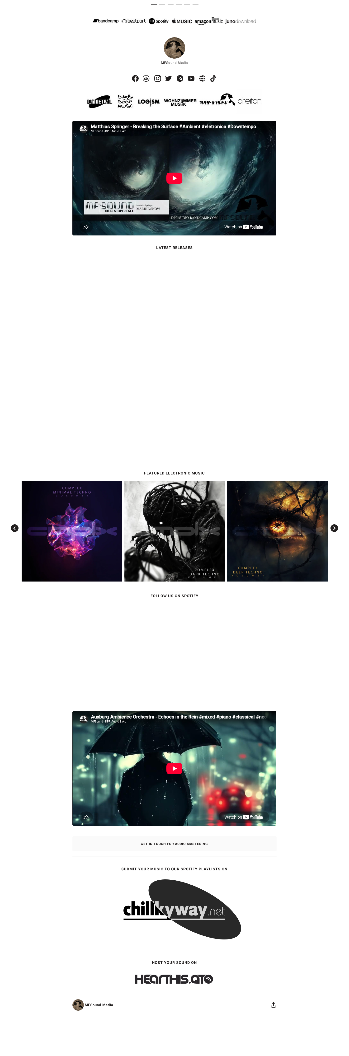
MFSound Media (174, 63)
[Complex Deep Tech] (277, 531)
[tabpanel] (174, 510)
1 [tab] (155, 4)
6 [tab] (197, 4)
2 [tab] (163, 4)
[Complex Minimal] (71, 531)
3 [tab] (172, 4)
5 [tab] (188, 4)
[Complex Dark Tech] (174, 531)
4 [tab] (180, 4)
